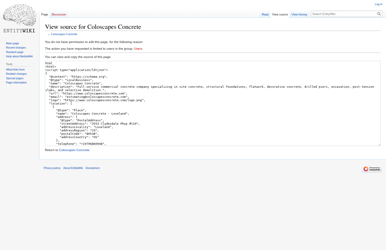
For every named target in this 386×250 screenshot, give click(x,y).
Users (138, 48)
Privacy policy (52, 168)
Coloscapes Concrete (64, 34)
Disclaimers (93, 168)
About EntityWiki (73, 168)
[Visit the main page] (20, 18)
